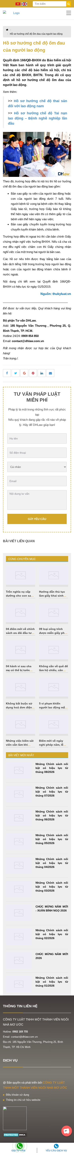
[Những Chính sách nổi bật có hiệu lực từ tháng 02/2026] (19, 936)
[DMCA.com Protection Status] (15, 1134)
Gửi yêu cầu (37, 519)
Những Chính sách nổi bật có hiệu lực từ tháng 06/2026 (52, 815)
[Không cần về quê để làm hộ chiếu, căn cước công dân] (53, 649)
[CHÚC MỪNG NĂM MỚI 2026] (19, 960)
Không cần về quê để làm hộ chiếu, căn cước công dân (53, 670)
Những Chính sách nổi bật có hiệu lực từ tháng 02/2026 (52, 934)
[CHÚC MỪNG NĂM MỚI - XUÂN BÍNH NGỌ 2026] (19, 913)
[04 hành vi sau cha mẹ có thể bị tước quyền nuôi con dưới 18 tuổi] (20, 649)
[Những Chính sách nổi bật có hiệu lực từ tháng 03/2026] (19, 889)
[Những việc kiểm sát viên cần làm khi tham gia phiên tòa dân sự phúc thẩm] (20, 724)
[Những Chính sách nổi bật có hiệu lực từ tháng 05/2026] (19, 841)
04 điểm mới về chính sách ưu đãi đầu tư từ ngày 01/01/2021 (20, 632)
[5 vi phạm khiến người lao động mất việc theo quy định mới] (53, 687)
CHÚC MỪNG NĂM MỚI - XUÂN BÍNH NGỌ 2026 (52, 908)
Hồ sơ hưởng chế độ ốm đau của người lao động (36, 34)
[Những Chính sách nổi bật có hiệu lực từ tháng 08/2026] (19, 770)
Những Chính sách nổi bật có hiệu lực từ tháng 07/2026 (52, 791)
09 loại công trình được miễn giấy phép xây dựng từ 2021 (53, 632)
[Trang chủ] (37, 13)
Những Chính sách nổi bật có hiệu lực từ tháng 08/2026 (52, 767)
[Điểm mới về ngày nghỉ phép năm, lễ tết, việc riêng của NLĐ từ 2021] (53, 724)
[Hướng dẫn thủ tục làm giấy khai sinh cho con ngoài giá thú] (53, 575)
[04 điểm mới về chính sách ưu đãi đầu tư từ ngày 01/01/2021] (20, 612)
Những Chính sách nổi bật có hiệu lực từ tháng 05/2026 (52, 839)
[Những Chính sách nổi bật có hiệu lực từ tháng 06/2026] (19, 818)
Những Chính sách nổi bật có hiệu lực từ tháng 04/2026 (52, 862)
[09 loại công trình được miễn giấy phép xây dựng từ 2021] (53, 612)
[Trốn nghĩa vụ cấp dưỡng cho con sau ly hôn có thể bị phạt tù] (20, 575)
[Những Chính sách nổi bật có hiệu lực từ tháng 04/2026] (19, 865)
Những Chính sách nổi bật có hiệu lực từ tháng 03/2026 (52, 886)
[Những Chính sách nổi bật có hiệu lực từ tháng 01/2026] (19, 984)
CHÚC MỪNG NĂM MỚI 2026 (52, 956)
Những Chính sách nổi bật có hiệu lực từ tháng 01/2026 (52, 981)
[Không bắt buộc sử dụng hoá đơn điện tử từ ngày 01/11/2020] (20, 687)
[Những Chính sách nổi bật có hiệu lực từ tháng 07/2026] (19, 794)
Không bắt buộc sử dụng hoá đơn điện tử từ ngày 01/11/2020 (20, 707)
